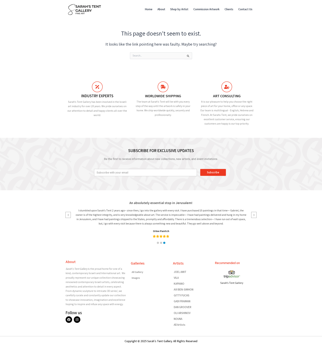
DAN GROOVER (182, 307)
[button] (158, 243)
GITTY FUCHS (181, 295)
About (161, 9)
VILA (176, 278)
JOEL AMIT (180, 272)
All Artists (179, 325)
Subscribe (213, 172)
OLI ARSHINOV (182, 313)
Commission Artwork (206, 9)
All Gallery (137, 272)
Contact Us (245, 9)
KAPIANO (179, 283)
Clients (229, 9)
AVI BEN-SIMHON (183, 289)
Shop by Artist (179, 9)
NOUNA (178, 319)
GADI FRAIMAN (182, 301)
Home (148, 9)
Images (136, 278)
